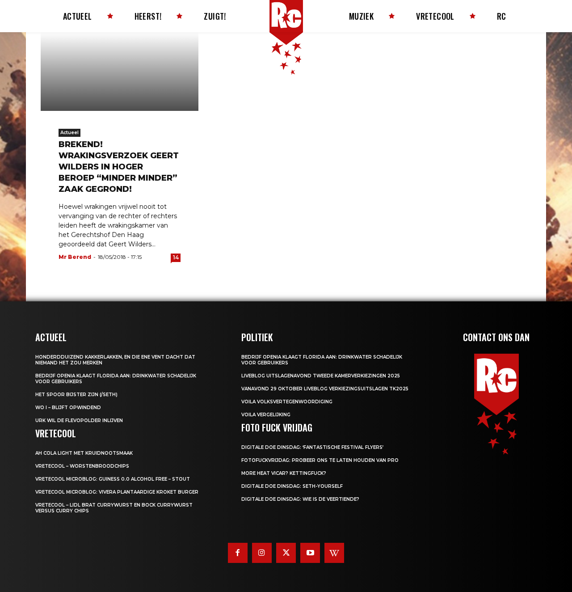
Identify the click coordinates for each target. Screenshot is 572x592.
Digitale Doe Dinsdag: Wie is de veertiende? (300, 499)
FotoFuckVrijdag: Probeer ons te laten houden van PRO (320, 460)
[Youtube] (310, 552)
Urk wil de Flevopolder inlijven (79, 420)
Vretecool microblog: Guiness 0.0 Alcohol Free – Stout (112, 479)
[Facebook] (238, 552)
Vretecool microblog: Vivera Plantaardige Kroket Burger (116, 492)
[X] (286, 552)
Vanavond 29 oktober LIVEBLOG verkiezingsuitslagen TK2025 (324, 389)
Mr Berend (75, 257)
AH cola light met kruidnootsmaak (84, 453)
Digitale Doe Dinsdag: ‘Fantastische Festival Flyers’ (312, 447)
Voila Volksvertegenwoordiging (286, 402)
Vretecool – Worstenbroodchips (82, 466)
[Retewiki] (334, 552)
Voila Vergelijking (265, 415)
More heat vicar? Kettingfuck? (283, 473)
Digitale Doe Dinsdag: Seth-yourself (292, 486)
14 (176, 257)
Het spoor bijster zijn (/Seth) (76, 394)
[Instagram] (262, 552)
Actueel (69, 132)
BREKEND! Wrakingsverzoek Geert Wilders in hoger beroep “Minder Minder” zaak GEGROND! (119, 167)
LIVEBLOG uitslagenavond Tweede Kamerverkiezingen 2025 (320, 376)
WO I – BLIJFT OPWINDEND (68, 407)
